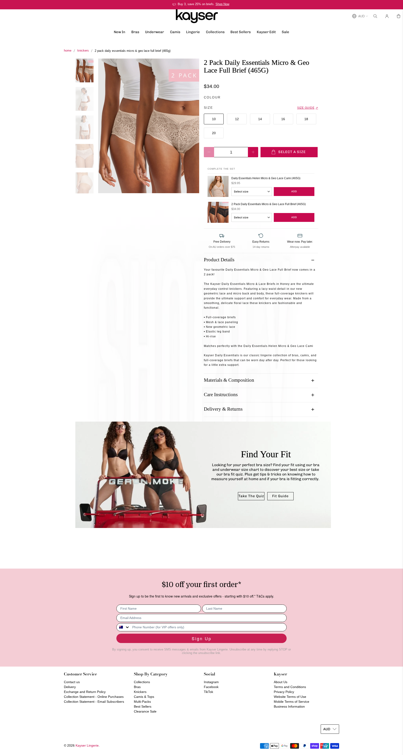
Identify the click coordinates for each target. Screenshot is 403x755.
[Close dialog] (286, 338)
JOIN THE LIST (156, 423)
